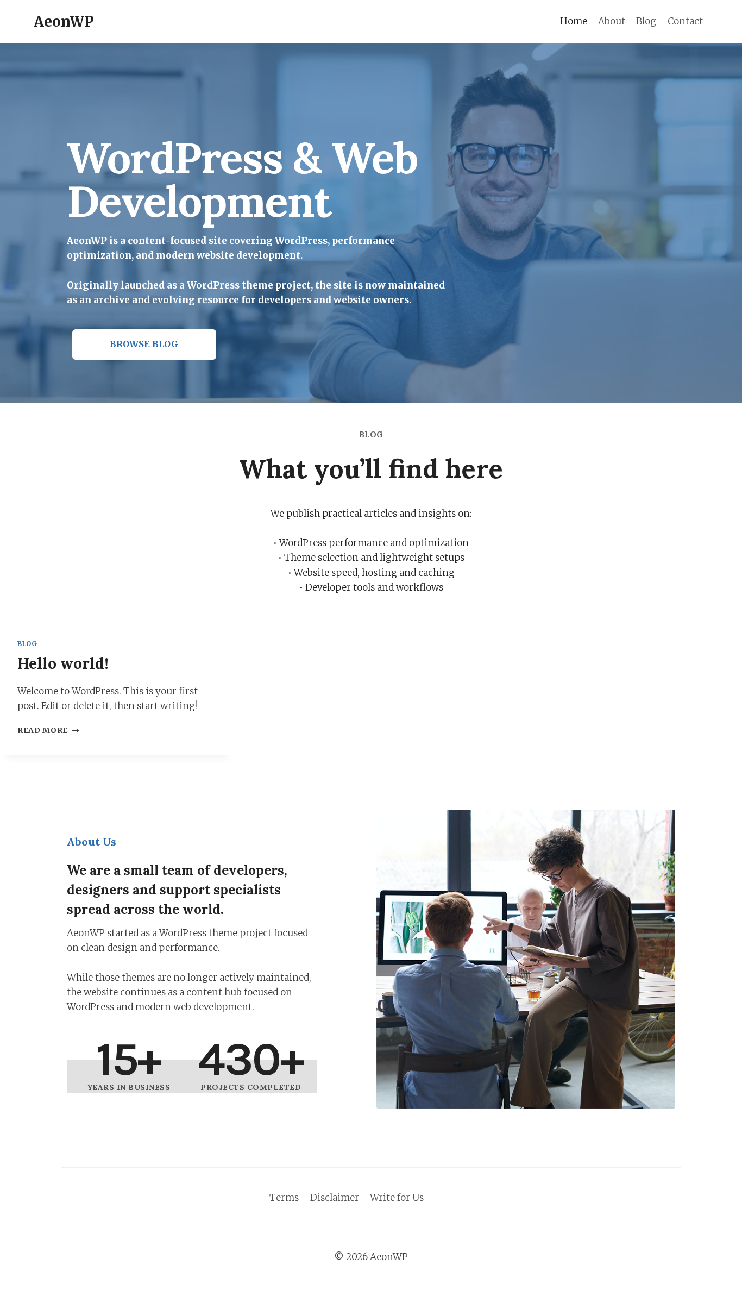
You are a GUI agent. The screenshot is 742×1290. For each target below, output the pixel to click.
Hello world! (63, 663)
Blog (646, 21)
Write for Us (397, 1198)
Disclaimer (334, 1198)
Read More (46, 730)
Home (573, 21)
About (611, 21)
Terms (284, 1198)
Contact (685, 21)
